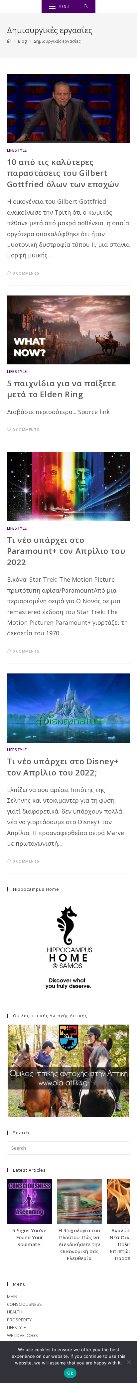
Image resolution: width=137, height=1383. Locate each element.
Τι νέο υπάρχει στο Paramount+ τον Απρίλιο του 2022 (66, 550)
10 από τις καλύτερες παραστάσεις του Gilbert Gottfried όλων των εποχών (63, 172)
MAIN (12, 1297)
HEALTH (14, 1312)
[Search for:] (85, 6)
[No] (128, 1362)
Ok (70, 1373)
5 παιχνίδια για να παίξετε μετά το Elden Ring (61, 389)
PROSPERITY (19, 1320)
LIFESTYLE (17, 150)
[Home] (9, 41)
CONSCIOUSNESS (24, 1304)
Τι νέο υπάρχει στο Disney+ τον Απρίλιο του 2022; (63, 767)
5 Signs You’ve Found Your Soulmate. (29, 1237)
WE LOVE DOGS (22, 1335)
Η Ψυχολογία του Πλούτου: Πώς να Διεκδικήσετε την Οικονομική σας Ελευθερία (79, 1244)
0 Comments (26, 273)
